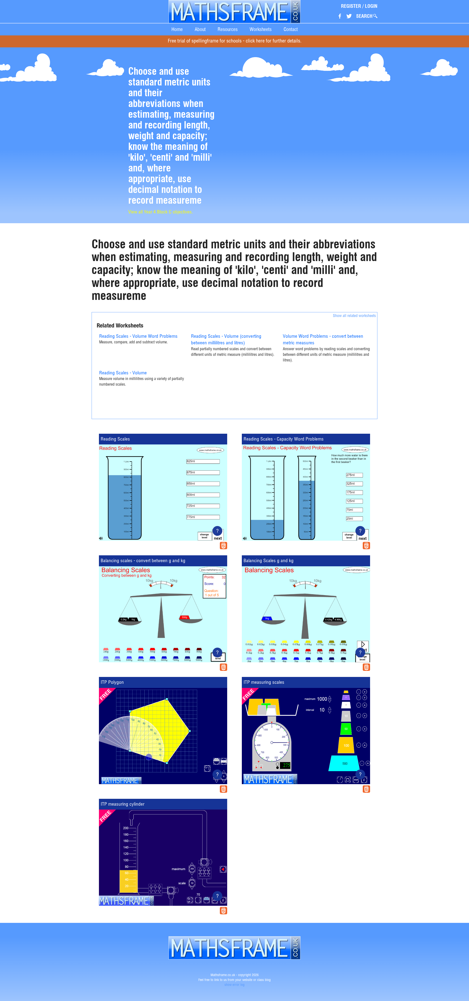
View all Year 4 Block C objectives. (160, 212)
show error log (234, 985)
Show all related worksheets (354, 316)
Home (177, 29)
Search (364, 16)
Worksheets (261, 29)
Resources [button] (228, 29)
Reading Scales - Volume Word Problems (138, 336)
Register (351, 6)
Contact (291, 29)
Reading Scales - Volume (123, 373)
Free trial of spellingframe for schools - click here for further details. (234, 41)
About (200, 29)
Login (371, 6)
